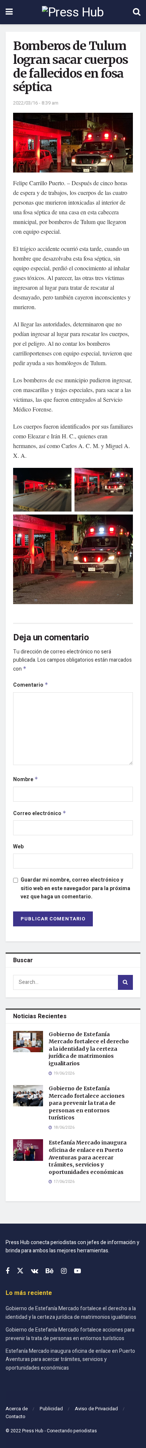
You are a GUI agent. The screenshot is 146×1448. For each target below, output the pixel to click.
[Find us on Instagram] (64, 1271)
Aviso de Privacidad (96, 1408)
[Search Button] (136, 12)
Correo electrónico (39, 813)
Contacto (15, 1416)
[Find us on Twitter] (20, 1271)
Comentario (30, 685)
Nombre (25, 779)
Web (18, 847)
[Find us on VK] (34, 1271)
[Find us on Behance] (50, 1271)
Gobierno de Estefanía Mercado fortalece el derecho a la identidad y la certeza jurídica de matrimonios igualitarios (89, 1049)
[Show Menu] (9, 12)
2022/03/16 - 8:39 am (35, 102)
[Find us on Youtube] (77, 1271)
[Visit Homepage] (73, 12)
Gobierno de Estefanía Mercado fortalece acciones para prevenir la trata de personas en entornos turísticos (87, 1103)
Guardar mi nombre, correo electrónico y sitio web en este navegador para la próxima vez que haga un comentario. (75, 888)
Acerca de (17, 1408)
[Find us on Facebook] (7, 1271)
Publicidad (51, 1408)
